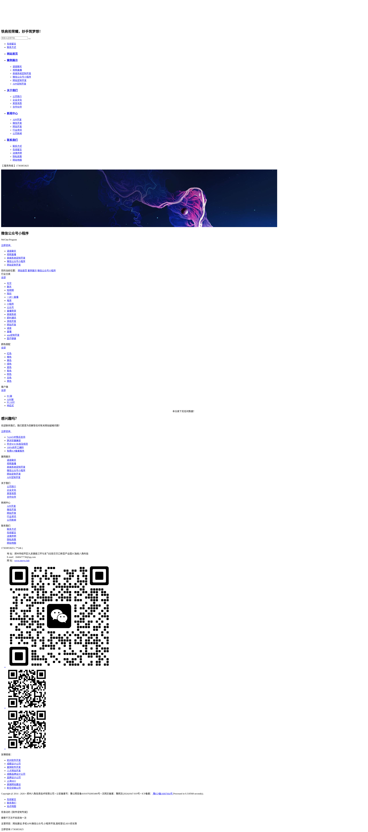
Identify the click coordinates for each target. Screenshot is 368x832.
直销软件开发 (14, 767)
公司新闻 (17, 133)
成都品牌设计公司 (16, 774)
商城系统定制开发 (22, 73)
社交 (9, 283)
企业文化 (17, 100)
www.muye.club (21, 560)
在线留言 (11, 44)
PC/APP (11, 402)
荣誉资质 (17, 103)
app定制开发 (13, 335)
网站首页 (12, 53)
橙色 (9, 357)
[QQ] (187, 689)
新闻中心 (12, 113)
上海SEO (11, 781)
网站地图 (17, 160)
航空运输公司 (14, 788)
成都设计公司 (14, 763)
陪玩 (9, 293)
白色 (9, 377)
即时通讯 (11, 318)
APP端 (10, 399)
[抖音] (187, 729)
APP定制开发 (19, 84)
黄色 (9, 360)
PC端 (9, 396)
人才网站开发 (14, 770)
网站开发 (17, 126)
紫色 (9, 371)
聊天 (9, 286)
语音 (9, 328)
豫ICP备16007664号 (162, 793)
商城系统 (11, 314)
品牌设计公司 (14, 777)
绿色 (9, 364)
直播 (9, 331)
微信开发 (17, 123)
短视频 (10, 290)
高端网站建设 (14, 784)
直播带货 (11, 311)
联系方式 (11, 47)
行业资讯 (17, 130)
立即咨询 (6, 245)
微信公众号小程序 (22, 77)
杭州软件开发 (14, 760)
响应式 (10, 405)
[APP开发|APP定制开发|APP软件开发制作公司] (36, 22)
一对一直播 (12, 297)
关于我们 (12, 90)
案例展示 (12, 60)
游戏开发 (11, 321)
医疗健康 (11, 338)
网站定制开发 (19, 80)
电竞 (9, 300)
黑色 (9, 381)
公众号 (10, 307)
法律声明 (17, 153)
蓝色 (9, 367)
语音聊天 (17, 66)
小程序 (10, 304)
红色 (9, 353)
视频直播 (17, 70)
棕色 (9, 374)
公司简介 (17, 96)
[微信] (187, 616)
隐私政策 (17, 156)
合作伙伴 (17, 107)
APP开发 (17, 119)
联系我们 (12, 139)
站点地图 (11, 806)
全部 (3, 277)
